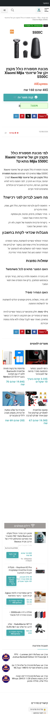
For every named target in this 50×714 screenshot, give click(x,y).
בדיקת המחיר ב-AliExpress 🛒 (15, 601)
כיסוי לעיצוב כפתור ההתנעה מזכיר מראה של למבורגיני (38, 371)
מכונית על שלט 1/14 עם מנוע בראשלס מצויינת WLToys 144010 (30, 666)
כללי (38, 18)
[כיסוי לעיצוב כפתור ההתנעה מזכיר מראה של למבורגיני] (36, 352)
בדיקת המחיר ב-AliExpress (15, 633)
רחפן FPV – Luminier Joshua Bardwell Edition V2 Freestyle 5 (30, 655)
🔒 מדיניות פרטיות (38, 709)
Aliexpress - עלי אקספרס (33, 25)
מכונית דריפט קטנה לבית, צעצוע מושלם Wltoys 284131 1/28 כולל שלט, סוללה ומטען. (30, 678)
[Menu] (46, 10)
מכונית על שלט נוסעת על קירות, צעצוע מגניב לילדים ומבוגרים (14, 413)
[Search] (12, 10)
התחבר (46, 3)
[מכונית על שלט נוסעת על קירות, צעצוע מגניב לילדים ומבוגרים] (13, 393)
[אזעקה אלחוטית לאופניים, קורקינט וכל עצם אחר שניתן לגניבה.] (36, 393)
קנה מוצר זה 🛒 (23, 97)
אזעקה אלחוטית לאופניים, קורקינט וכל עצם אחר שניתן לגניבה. (37, 413)
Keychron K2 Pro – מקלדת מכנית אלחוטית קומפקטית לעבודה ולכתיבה (20, 570)
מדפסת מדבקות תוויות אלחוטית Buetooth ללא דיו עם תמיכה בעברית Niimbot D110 (14, 372)
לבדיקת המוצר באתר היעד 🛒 (11, 581)
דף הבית (45, 18)
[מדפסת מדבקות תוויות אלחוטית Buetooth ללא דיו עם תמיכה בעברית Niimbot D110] (13, 352)
